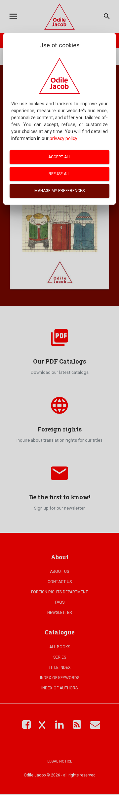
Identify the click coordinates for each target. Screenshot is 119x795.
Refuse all (59, 174)
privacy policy (63, 138)
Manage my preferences (59, 190)
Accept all (59, 157)
